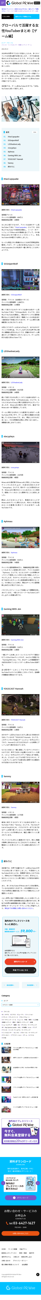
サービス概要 (12, 1249)
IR (2, 1027)
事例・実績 (23, 1253)
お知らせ (16, 1257)
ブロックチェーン (25, 1017)
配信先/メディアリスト (9, 1253)
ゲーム (30, 45)
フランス (4, 1017)
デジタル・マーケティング (29, 1025)
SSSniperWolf (13, 140)
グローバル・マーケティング (29, 1032)
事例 (30, 1019)
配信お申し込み (26, 1257)
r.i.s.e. (29, 1027)
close (34, 132)
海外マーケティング (22, 1022)
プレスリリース (13, 1017)
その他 (4, 1037)
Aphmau (11, 151)
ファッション (29, 1014)
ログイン (37, 3)
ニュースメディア (7, 1025)
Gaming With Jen (14, 155)
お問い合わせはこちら (20, 1233)
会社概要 (25, 1264)
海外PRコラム (6, 1257)
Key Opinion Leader (11, 1027)
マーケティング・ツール (9, 1019)
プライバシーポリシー (20, 1261)
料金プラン (23, 1249)
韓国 (15, 1025)
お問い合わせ (6, 1261)
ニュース (20, 1019)
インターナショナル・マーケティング (19, 1030)
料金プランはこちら (20, 970)
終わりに (11, 166)
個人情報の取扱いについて (10, 1264)
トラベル (31, 1035)
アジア (35, 1027)
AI (2, 1014)
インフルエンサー (13, 45)
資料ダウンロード (20, 961)
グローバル (10, 43)
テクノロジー (6, 1035)
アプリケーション (17, 1035)
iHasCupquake (13, 136)
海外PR (31, 1253)
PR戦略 (24, 1027)
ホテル (7, 1014)
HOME (4, 1249)
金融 (31, 1022)
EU (19, 1025)
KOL (19, 1027)
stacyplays (12, 147)
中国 (26, 1019)
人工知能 (35, 1019)
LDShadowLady (14, 144)
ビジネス (13, 1014)
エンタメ (16, 1032)
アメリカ (4, 1030)
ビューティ (21, 1014)
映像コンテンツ (23, 45)
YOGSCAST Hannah (15, 159)
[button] (3, 1183)
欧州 (14, 1022)
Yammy (10, 163)
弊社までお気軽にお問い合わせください (19, 908)
